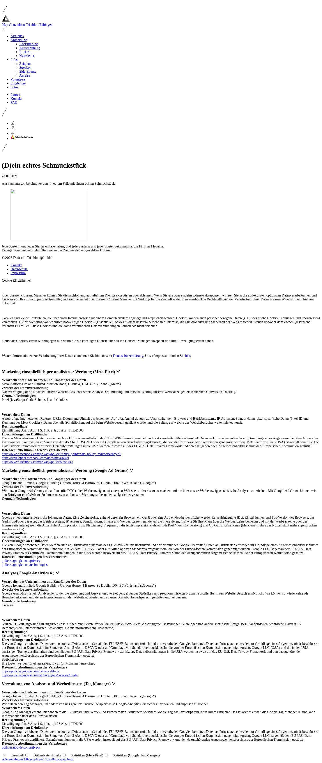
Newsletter (26, 56)
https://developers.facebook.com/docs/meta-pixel (35, 458)
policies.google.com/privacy (21, 561)
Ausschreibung (29, 48)
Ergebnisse (18, 83)
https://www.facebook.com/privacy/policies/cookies (37, 462)
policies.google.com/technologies (25, 565)
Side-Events (27, 71)
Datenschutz (19, 269)
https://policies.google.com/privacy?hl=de (30, 671)
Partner (15, 94)
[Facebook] (12, 128)
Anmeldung (19, 40)
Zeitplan (25, 63)
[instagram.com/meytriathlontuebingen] (12, 123)
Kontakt (16, 98)
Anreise (24, 75)
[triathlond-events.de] (22, 138)
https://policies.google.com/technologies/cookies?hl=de (40, 675)
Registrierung (28, 44)
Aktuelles (17, 36)
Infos (14, 59)
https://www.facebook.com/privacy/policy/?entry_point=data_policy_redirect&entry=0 (61, 454)
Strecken (25, 67)
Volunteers (18, 79)
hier (187, 356)
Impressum (18, 273)
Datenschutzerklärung (128, 356)
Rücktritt (25, 52)
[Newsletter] (12, 133)
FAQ (14, 102)
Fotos (14, 87)
